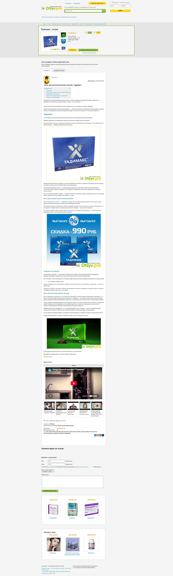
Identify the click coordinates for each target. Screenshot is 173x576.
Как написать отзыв (58, 568)
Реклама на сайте (46, 573)
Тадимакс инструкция (52, 94)
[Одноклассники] (98, 435)
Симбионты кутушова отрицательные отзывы (72, 553)
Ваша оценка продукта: (47, 470)
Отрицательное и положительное (61, 24)
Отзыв (49, 24)
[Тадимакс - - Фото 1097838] (63, 37)
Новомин (91, 553)
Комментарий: (45, 474)
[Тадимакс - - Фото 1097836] (63, 50)
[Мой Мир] (100, 435)
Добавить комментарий (50, 490)
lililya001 (53, 77)
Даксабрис (91, 518)
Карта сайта (45, 570)
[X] (103, 435)
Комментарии (87, 24)
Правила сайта (46, 568)
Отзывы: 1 (72, 50)
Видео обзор (75, 24)
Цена (81, 24)
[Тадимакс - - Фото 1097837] (63, 43)
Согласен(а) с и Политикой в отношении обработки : (65, 467)
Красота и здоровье (54, 17)
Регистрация (115, 2)
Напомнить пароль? (124, 2)
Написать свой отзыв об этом (88, 50)
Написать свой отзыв (97, 3)
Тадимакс (49, 90)
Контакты (68, 568)
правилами (52, 467)
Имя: (42, 461)
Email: (43, 464)
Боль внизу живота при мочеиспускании (58, 92)
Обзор (44, 24)
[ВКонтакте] (95, 435)
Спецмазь (53, 553)
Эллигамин (53, 518)
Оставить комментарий (99, 24)
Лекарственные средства (69, 17)
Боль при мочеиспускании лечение (56, 95)
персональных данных (81, 467)
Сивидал (72, 518)
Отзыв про (45, 17)
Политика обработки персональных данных (56, 571)
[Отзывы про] (51, 10)
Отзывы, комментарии (53, 97)
